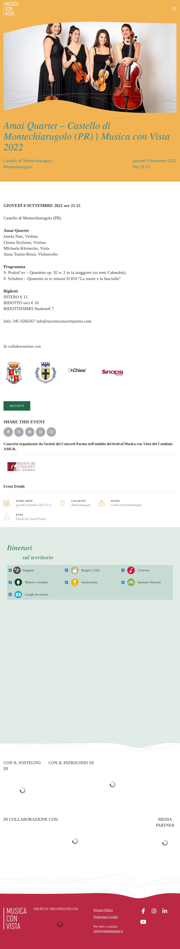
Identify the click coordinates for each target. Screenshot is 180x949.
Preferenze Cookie (106, 917)
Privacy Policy (103, 910)
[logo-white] (15, 918)
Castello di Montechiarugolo (126, 505)
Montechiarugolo (80, 505)
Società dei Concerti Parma (31, 519)
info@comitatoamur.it (108, 931)
